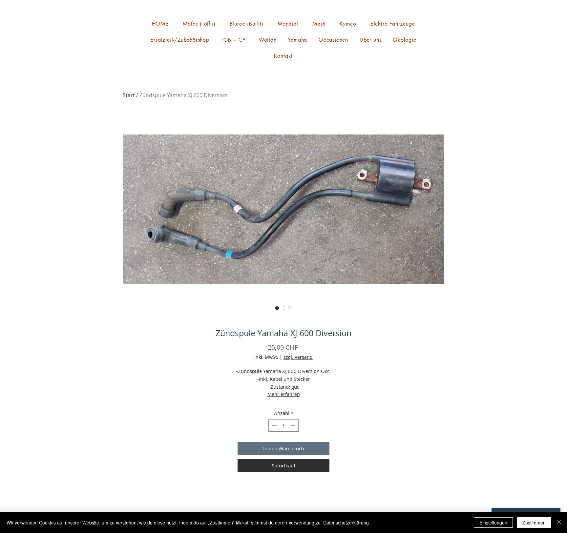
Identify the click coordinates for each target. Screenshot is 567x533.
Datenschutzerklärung (346, 522)
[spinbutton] (283, 426)
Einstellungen (493, 522)
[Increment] (293, 426)
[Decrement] (273, 426)
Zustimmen (534, 522)
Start (129, 95)
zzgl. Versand (298, 357)
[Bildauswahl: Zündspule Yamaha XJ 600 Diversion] (277, 308)
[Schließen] (559, 522)
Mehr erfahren (283, 394)
